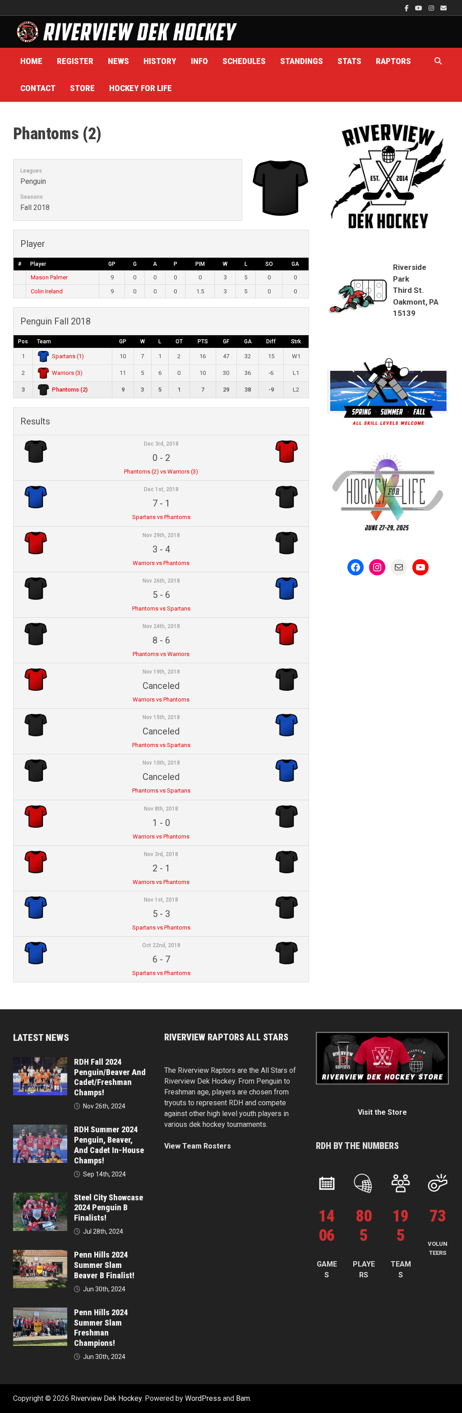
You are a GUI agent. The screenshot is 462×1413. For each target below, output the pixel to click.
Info (199, 61)
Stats (349, 61)
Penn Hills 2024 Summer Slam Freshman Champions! (101, 1328)
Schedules (244, 61)
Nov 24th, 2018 (161, 626)
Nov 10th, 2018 (161, 763)
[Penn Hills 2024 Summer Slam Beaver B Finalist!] (40, 1255)
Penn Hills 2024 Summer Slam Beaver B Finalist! (104, 1265)
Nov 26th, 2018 (161, 581)
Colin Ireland (47, 291)
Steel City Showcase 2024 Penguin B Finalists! (108, 1208)
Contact (37, 88)
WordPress (203, 1398)
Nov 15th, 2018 (161, 717)
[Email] (443, 8)
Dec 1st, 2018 (161, 489)
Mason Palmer (49, 277)
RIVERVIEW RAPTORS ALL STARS (226, 1037)
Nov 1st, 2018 (161, 900)
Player (38, 264)
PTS (203, 341)
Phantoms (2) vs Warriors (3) (161, 471)
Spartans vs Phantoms (161, 517)
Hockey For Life (140, 88)
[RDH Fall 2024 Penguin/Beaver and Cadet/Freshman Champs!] (40, 1062)
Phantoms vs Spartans (161, 608)
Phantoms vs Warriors (161, 654)
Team (44, 341)
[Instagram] (432, 8)
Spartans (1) (68, 356)
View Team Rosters (197, 1146)
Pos (23, 341)
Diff (271, 341)
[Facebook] (407, 8)
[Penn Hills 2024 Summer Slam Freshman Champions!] (40, 1312)
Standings (301, 61)
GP (112, 264)
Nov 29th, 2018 (161, 535)
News (118, 61)
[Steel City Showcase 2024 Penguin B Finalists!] (40, 1198)
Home (31, 61)
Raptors (393, 61)
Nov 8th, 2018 (161, 809)
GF (226, 341)
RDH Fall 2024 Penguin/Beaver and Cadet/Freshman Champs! (110, 1077)
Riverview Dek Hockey (106, 1398)
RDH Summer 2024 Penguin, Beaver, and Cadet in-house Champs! (109, 1145)
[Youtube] (419, 8)
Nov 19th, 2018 (161, 672)
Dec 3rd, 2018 (161, 444)
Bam (243, 1398)
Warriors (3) (67, 372)
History (159, 61)
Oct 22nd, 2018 (161, 945)
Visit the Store (382, 1112)
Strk (296, 341)
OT (179, 341)
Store (82, 88)
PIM (200, 264)
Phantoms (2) (70, 389)
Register (75, 61)
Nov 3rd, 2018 (161, 854)
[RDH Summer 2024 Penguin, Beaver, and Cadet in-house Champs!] (40, 1130)
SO (269, 264)
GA (295, 264)
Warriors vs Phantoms (161, 563)
